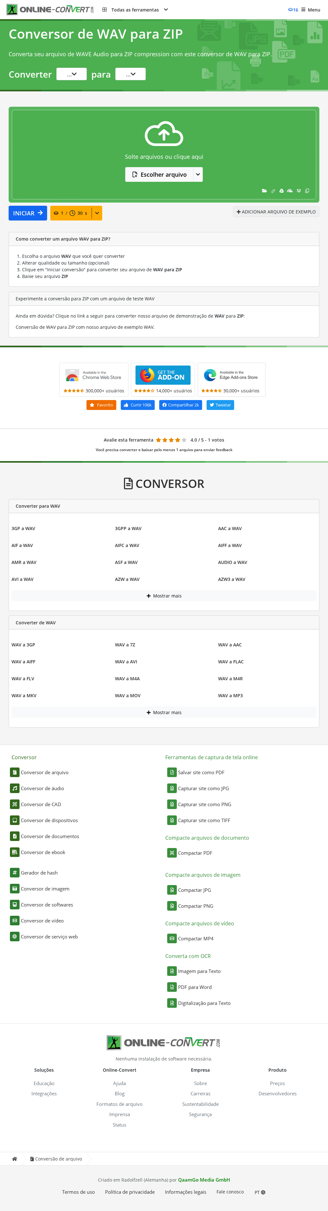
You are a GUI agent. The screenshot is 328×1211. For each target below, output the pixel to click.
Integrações (44, 1093)
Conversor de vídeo (42, 920)
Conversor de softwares (47, 904)
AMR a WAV (24, 562)
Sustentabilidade (200, 1104)
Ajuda (119, 1083)
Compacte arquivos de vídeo (199, 923)
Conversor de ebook (43, 852)
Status (119, 1125)
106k (141, 405)
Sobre (200, 1083)
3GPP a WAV (128, 528)
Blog (120, 1093)
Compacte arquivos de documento (207, 837)
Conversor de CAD (41, 804)
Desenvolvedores (277, 1093)
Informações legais (185, 1192)
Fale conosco (230, 1192)
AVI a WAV (23, 579)
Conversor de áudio (42, 788)
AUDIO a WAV (232, 562)
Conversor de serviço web (49, 936)
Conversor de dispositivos (49, 820)
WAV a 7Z (125, 645)
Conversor (24, 757)
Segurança (200, 1114)
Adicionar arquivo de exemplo (278, 212)
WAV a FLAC (231, 662)
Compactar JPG (194, 890)
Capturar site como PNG (204, 804)
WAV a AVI (126, 662)
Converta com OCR (188, 956)
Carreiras (200, 1093)
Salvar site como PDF (201, 772)
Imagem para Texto (199, 971)
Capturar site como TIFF (204, 820)
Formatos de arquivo (119, 1104)
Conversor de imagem (45, 888)
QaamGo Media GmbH (204, 1179)
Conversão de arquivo (58, 1159)
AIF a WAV (22, 545)
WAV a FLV (23, 678)
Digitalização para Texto (204, 1003)
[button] (135, 9)
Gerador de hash (39, 872)
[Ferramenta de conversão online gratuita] (54, 10)
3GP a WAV (23, 528)
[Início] (14, 1158)
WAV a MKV (24, 695)
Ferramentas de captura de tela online (211, 757)
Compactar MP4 (196, 938)
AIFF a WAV (230, 545)
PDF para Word (195, 987)
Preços (277, 1083)
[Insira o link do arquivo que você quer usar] (273, 190)
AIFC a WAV (127, 545)
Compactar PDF (195, 853)
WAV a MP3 (230, 695)
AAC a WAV (230, 528)
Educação (44, 1083)
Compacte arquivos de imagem (203, 874)
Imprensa (119, 1114)
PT (258, 1192)
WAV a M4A (127, 678)
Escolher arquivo (164, 174)
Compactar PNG (195, 906)
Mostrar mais (167, 596)
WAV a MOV (128, 695)
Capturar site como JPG (203, 788)
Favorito (104, 405)
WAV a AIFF (23, 662)
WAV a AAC (230, 645)
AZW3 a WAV (231, 579)
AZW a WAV (127, 579)
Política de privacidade (130, 1192)
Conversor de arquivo (45, 772)
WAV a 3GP (23, 645)
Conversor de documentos (50, 836)
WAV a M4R (230, 678)
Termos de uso (78, 1192)
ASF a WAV (126, 562)
